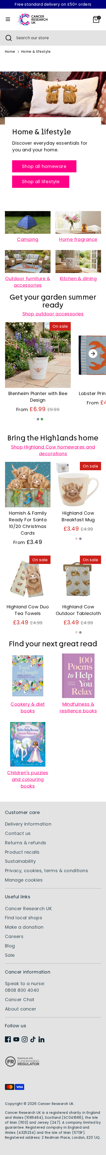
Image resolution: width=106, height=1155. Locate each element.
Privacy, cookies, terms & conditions (46, 870)
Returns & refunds (25, 843)
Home (10, 51)
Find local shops (23, 918)
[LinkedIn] (41, 1039)
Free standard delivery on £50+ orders (53, 4)
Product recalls (22, 852)
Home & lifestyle (36, 51)
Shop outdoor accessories (53, 314)
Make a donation (24, 927)
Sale (10, 955)
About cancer (20, 1009)
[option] (35, 375)
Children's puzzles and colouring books (27, 779)
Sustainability (20, 861)
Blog (10, 946)
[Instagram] (25, 1039)
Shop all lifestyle (40, 182)
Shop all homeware (44, 166)
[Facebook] (8, 1039)
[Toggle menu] (8, 19)
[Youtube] (16, 1039)
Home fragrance (78, 239)
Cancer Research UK (28, 908)
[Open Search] (8, 38)
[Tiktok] (33, 1039)
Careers (14, 936)
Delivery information (28, 824)
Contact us (18, 833)
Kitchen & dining (78, 278)
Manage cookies (24, 880)
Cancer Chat (20, 999)
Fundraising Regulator (22, 1065)
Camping (27, 239)
